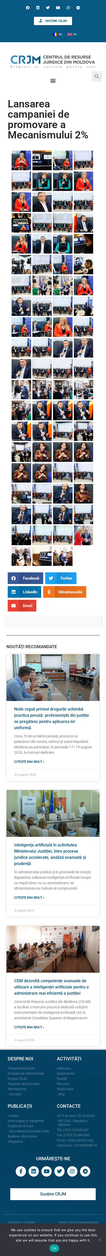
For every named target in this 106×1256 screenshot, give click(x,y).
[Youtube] (58, 8)
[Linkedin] (38, 8)
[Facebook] (28, 8)
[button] (97, 75)
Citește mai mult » (29, 762)
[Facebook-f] (21, 1171)
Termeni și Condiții (21, 1222)
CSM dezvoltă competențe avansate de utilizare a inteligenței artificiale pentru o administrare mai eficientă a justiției (51, 987)
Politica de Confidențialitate (78, 1222)
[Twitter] (48, 8)
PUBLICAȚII (20, 1106)
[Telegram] (78, 8)
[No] (99, 1239)
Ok (54, 1248)
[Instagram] (68, 8)
